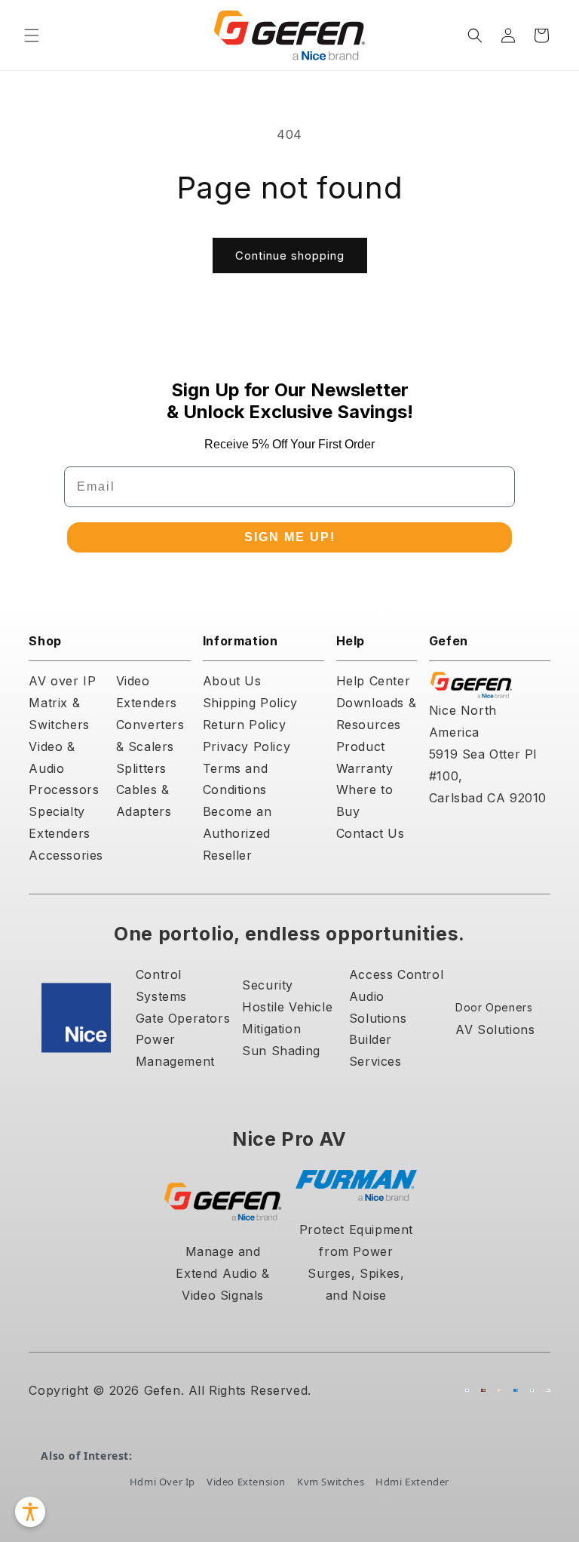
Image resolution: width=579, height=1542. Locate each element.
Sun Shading (281, 1050)
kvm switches (330, 1481)
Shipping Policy (250, 702)
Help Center (373, 680)
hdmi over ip (162, 1481)
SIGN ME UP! (289, 537)
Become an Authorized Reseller (237, 833)
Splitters (141, 768)
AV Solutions (495, 1029)
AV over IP (62, 680)
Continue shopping (290, 255)
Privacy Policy (246, 746)
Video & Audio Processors (64, 768)
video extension (246, 1481)
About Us (232, 680)
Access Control (396, 974)
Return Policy (244, 724)
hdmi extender (412, 1481)
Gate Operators (183, 1018)
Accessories (66, 855)
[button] (31, 35)
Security (267, 985)
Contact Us (370, 833)
